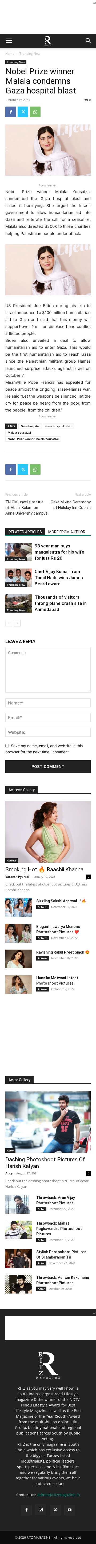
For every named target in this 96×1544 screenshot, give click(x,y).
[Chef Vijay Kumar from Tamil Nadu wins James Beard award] (18, 578)
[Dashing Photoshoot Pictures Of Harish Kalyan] (48, 1122)
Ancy (9, 1173)
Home (9, 53)
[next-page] (17, 623)
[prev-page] (8, 623)
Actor (10, 1150)
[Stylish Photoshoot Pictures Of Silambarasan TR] (18, 1258)
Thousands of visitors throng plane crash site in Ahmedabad (61, 603)
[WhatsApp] (35, 112)
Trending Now (29, 53)
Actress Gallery (22, 790)
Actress (12, 860)
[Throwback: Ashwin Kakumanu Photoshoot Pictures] (18, 1284)
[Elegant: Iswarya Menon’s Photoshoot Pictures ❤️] (18, 933)
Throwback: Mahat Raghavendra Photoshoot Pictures (59, 1228)
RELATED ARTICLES (25, 532)
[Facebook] (10, 112)
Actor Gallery (19, 1080)
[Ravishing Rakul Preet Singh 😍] (18, 959)
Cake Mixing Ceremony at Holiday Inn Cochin (71, 505)
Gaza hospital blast (58, 426)
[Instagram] (40, 1509)
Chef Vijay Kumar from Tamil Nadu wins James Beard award (59, 577)
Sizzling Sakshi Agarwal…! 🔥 (61, 901)
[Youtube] (69, 1510)
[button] (9, 41)
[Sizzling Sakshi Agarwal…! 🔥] (18, 907)
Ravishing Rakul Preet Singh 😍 (63, 952)
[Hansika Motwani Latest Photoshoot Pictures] (18, 984)
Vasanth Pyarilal (17, 877)
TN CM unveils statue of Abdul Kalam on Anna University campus (26, 508)
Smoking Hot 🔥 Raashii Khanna (44, 869)
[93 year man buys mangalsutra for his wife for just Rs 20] (18, 552)
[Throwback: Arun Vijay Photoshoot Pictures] (18, 1204)
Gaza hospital (30, 426)
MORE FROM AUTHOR (66, 532)
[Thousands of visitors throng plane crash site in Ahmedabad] (18, 603)
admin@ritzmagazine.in (58, 1494)
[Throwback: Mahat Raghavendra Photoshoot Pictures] (18, 1230)
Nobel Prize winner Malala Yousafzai (33, 439)
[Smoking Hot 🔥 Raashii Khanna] (48, 832)
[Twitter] (23, 112)
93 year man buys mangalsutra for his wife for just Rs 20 (59, 552)
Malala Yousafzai (19, 432)
